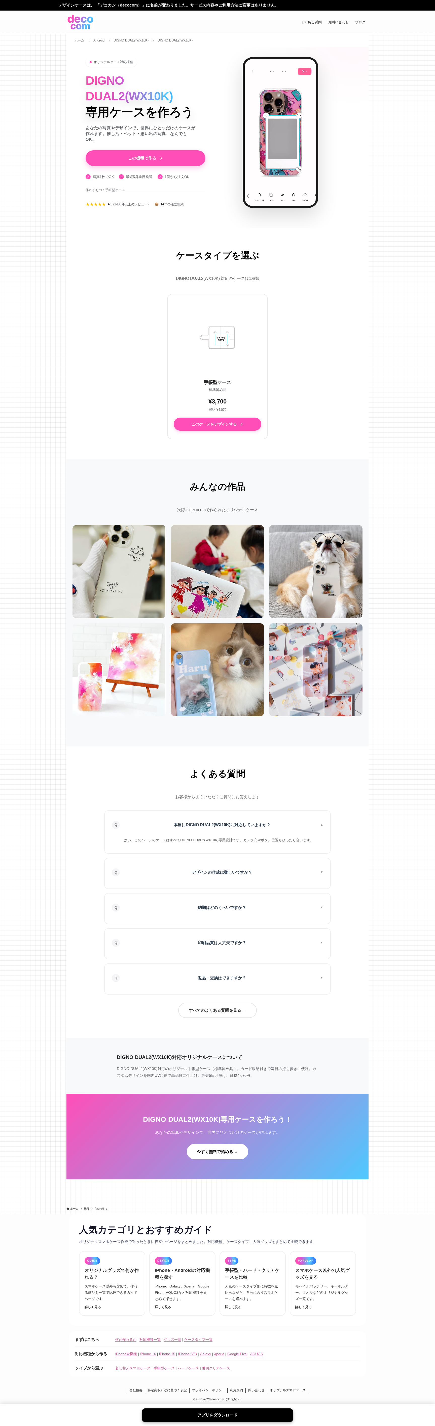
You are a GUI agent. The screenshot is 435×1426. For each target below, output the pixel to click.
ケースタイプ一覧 (198, 1340)
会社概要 (135, 1390)
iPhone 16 (148, 1354)
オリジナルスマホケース (288, 1390)
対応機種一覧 (150, 1340)
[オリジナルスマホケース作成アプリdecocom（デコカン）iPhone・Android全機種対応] (80, 22)
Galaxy (205, 1354)
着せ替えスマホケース (133, 1368)
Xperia (219, 1354)
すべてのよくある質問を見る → (217, 1010)
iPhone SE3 (187, 1354)
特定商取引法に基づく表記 (167, 1390)
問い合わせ (256, 1390)
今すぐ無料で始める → (217, 1151)
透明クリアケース (216, 1368)
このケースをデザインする (214, 424)
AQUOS (256, 1354)
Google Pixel (237, 1354)
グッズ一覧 (172, 1340)
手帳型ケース (164, 1368)
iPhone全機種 (126, 1354)
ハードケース (188, 1368)
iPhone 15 (167, 1354)
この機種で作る (142, 158)
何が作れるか (125, 1340)
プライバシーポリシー (208, 1390)
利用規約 (236, 1390)
